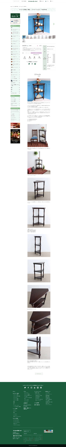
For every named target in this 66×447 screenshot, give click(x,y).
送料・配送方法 (37, 404)
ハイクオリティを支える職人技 (28, 398)
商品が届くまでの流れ (39, 395)
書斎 (14, 412)
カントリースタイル (16, 419)
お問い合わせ (47, 403)
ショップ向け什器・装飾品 (17, 406)
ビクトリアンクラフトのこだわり (27, 405)
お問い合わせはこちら (36, 54)
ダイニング (14, 411)
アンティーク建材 (15, 398)
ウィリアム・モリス (16, 405)
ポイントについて (38, 400)
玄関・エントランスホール (17, 416)
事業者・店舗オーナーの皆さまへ (27, 409)
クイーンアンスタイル (16, 422)
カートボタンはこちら (38, 373)
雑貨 (14, 401)
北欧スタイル (15, 423)
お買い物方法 (38, 396)
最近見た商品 (47, 396)
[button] (54, 24)
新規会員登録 (47, 395)
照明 (14, 402)
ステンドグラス (15, 397)
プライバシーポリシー (49, 404)
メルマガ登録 (47, 400)
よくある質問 (36, 402)
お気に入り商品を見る (49, 399)
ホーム (14, 391)
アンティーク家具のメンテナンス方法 (28, 396)
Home (11, 6)
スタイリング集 (26, 399)
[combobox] (18, 1)
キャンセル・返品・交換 (39, 399)
